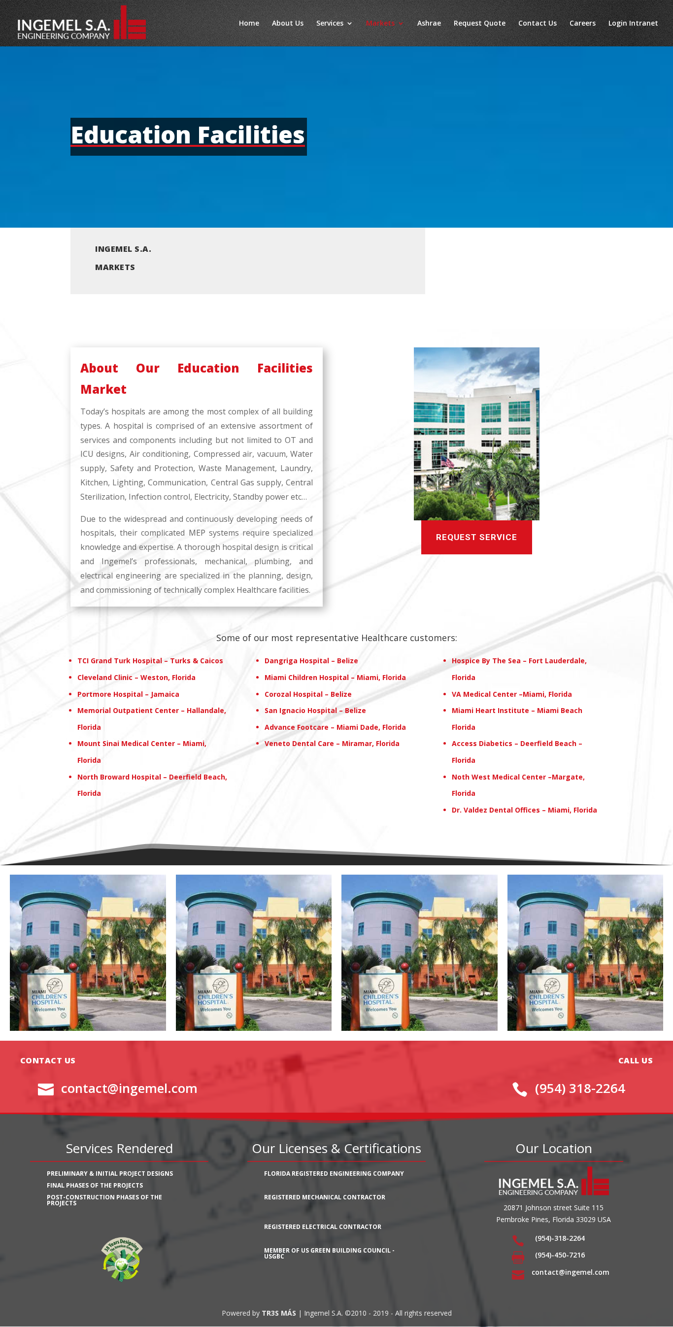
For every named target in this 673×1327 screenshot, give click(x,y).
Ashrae (429, 24)
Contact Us (537, 24)
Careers (583, 24)
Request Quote (479, 24)
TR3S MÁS (279, 1313)
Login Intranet (633, 24)
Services (329, 24)
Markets (380, 24)
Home (249, 24)
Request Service (476, 537)
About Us (287, 24)
